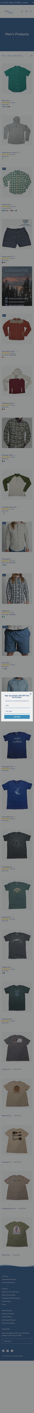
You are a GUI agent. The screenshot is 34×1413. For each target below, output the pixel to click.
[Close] (30, 694)
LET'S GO (17, 717)
